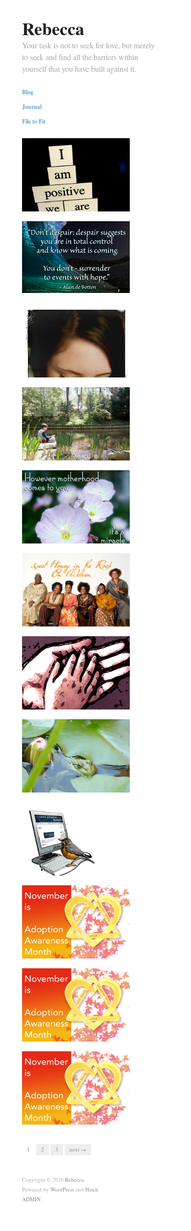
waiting (113, 783)
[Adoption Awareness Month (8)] (76, 1090)
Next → (78, 1149)
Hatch (91, 1189)
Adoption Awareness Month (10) (76, 945)
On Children (107, 617)
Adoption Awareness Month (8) (82, 1115)
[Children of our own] (76, 675)
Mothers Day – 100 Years (90, 534)
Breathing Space (101, 451)
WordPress (62, 1189)
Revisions (110, 202)
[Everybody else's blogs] (76, 841)
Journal (32, 107)
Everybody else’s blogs (92, 866)
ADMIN (31, 1199)
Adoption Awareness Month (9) (82, 1032)
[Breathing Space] (76, 426)
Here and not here (100, 368)
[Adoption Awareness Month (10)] (76, 924)
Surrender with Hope (96, 285)
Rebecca (53, 28)
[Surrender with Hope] (76, 256)
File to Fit (34, 122)
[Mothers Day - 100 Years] (76, 509)
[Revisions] (76, 189)
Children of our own (96, 700)
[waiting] (76, 758)
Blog (27, 92)
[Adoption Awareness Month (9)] (76, 1007)
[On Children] (76, 592)
